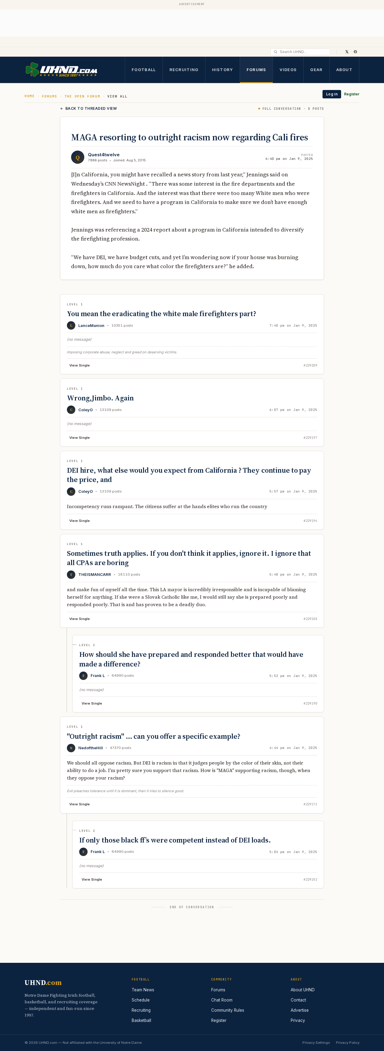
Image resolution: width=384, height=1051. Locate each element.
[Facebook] (355, 51)
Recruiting (184, 69)
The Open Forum (82, 96)
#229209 (310, 365)
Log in (332, 94)
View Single (79, 365)
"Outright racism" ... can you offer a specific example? (153, 736)
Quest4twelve (104, 154)
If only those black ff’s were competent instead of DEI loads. (175, 840)
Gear (316, 69)
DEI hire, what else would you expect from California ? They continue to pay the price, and (189, 474)
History (222, 69)
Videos (288, 69)
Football (144, 69)
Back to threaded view (91, 108)
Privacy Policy (347, 1043)
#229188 (310, 619)
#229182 (310, 880)
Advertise (300, 1010)
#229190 (310, 703)
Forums (256, 69)
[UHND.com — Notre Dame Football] (61, 70)
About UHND (303, 989)
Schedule (141, 1000)
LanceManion (91, 325)
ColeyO (85, 409)
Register (351, 94)
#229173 (310, 804)
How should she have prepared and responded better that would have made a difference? (191, 659)
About (344, 69)
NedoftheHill (90, 747)
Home (30, 96)
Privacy (298, 1020)
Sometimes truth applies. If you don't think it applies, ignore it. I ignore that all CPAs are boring (189, 557)
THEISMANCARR (94, 574)
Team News (143, 989)
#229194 (310, 521)
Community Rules (227, 1010)
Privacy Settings (316, 1043)
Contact (298, 1000)
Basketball (141, 1020)
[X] (347, 51)
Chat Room (221, 1000)
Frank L (98, 675)
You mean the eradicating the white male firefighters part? (161, 314)
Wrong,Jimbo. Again (100, 398)
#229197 (310, 438)
